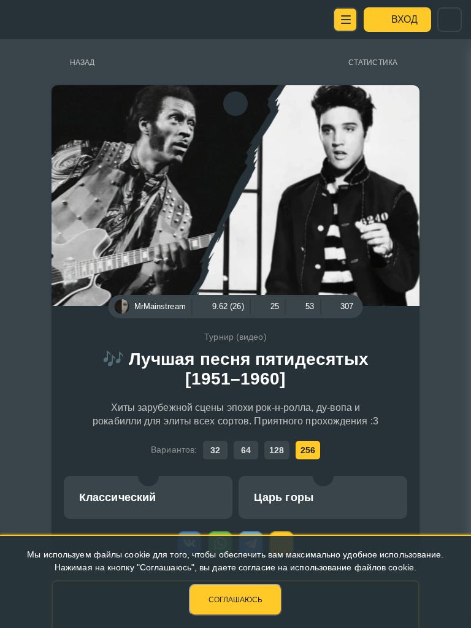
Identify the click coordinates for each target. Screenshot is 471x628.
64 (246, 450)
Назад (82, 62)
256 (308, 450)
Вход (404, 19)
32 (215, 450)
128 (276, 450)
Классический (117, 497)
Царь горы (283, 497)
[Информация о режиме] (148, 475)
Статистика (372, 62)
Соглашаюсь (235, 599)
